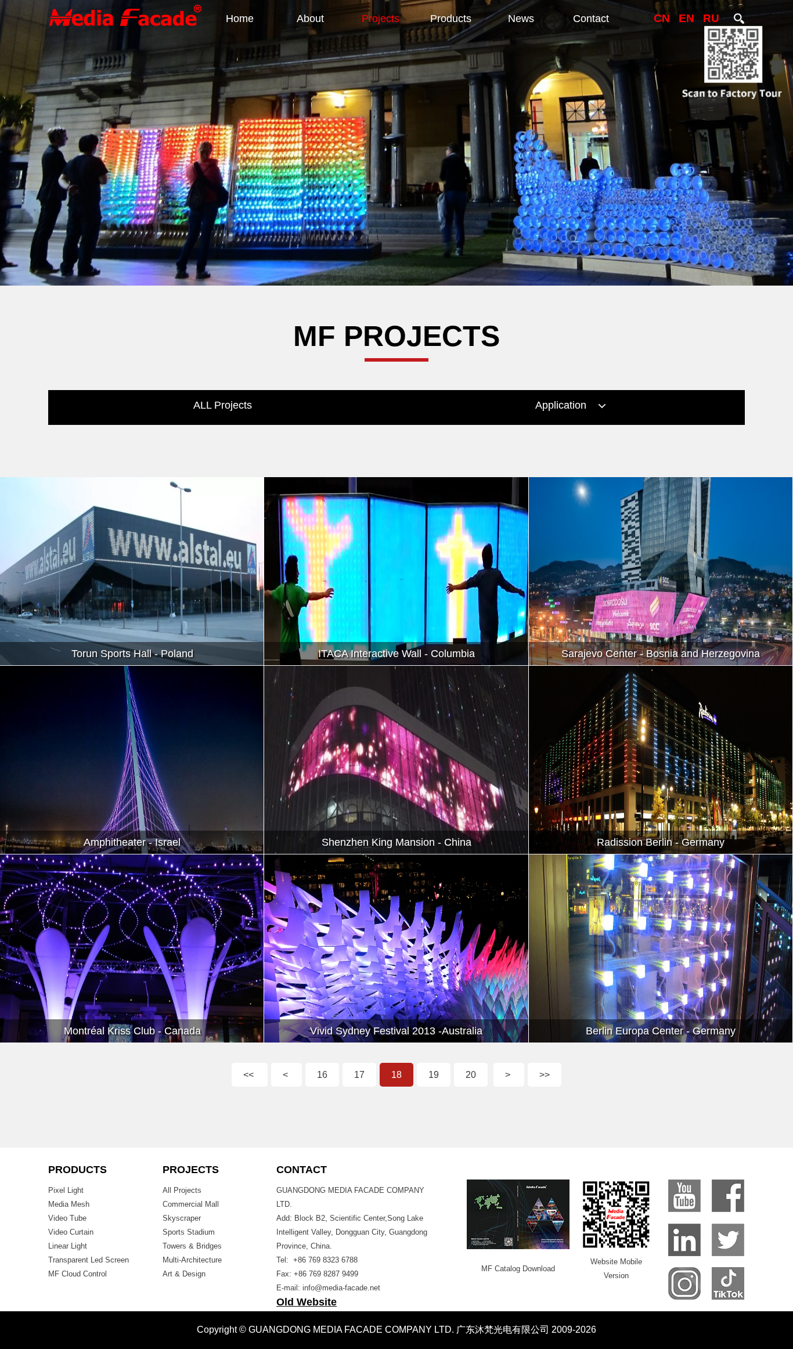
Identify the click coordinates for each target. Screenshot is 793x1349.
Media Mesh (68, 1204)
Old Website (306, 1302)
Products (450, 18)
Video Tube (67, 1218)
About (310, 18)
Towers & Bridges (192, 1246)
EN (686, 18)
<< (249, 1075)
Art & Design (184, 1273)
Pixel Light (66, 1190)
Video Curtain (70, 1232)
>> (544, 1075)
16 (322, 1075)
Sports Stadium (189, 1232)
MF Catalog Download (518, 1268)
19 (433, 1075)
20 (471, 1075)
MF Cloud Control (77, 1273)
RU (711, 18)
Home (240, 18)
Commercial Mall (191, 1204)
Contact (591, 18)
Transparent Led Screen (88, 1260)
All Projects (182, 1190)
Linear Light (67, 1246)
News (521, 18)
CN (662, 18)
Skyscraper (182, 1218)
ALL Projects (222, 405)
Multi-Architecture (192, 1260)
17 (359, 1075)
